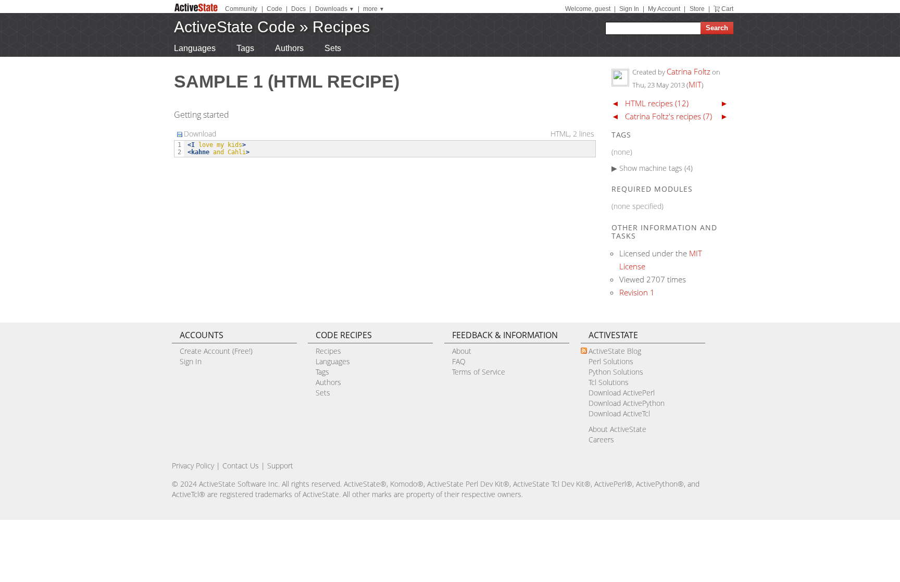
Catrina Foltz (688, 71)
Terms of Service (478, 372)
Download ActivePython (627, 403)
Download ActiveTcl (619, 413)
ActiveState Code (234, 26)
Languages (195, 48)
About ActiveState (617, 429)
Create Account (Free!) (216, 351)
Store (697, 9)
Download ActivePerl (622, 393)
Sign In (629, 9)
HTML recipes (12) (657, 103)
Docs (298, 9)
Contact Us (240, 465)
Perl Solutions (611, 361)
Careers (601, 439)
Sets (332, 48)
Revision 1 (637, 292)
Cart (727, 9)
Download (200, 134)
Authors (289, 48)
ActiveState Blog (615, 351)
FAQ (459, 361)
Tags (245, 48)
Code (274, 9)
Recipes (341, 26)
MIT (695, 84)
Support (280, 465)
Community (241, 9)
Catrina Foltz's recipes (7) (668, 116)
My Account (664, 9)
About (461, 351)
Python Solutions (616, 372)
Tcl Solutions (609, 382)
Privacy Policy (193, 465)
